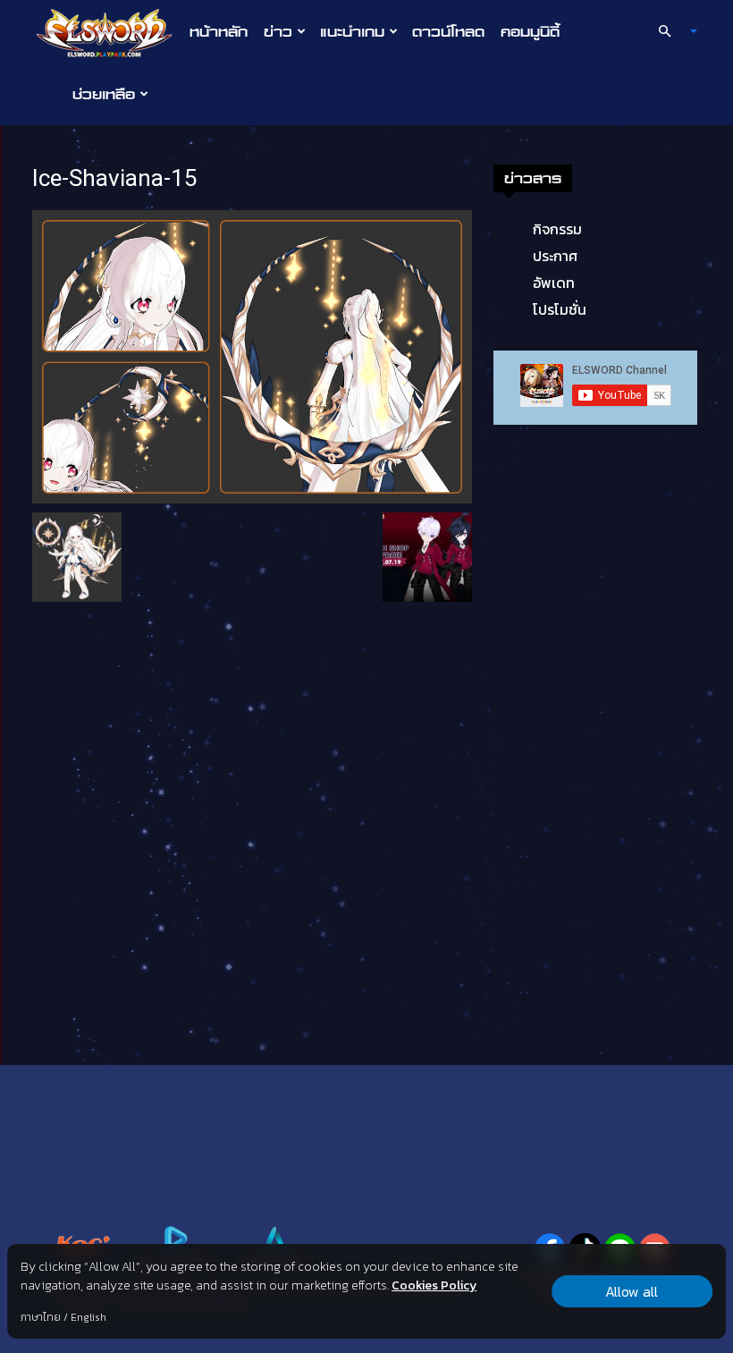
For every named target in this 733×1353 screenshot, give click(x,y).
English (88, 1317)
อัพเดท (554, 282)
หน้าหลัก (219, 31)
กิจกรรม (557, 229)
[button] (670, 31)
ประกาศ (555, 255)
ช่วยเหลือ (103, 94)
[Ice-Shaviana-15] (252, 355)
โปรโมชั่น (559, 309)
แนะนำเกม (352, 31)
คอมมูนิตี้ (530, 31)
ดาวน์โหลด (448, 31)
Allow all (631, 1291)
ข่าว (278, 31)
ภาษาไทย (41, 1317)
